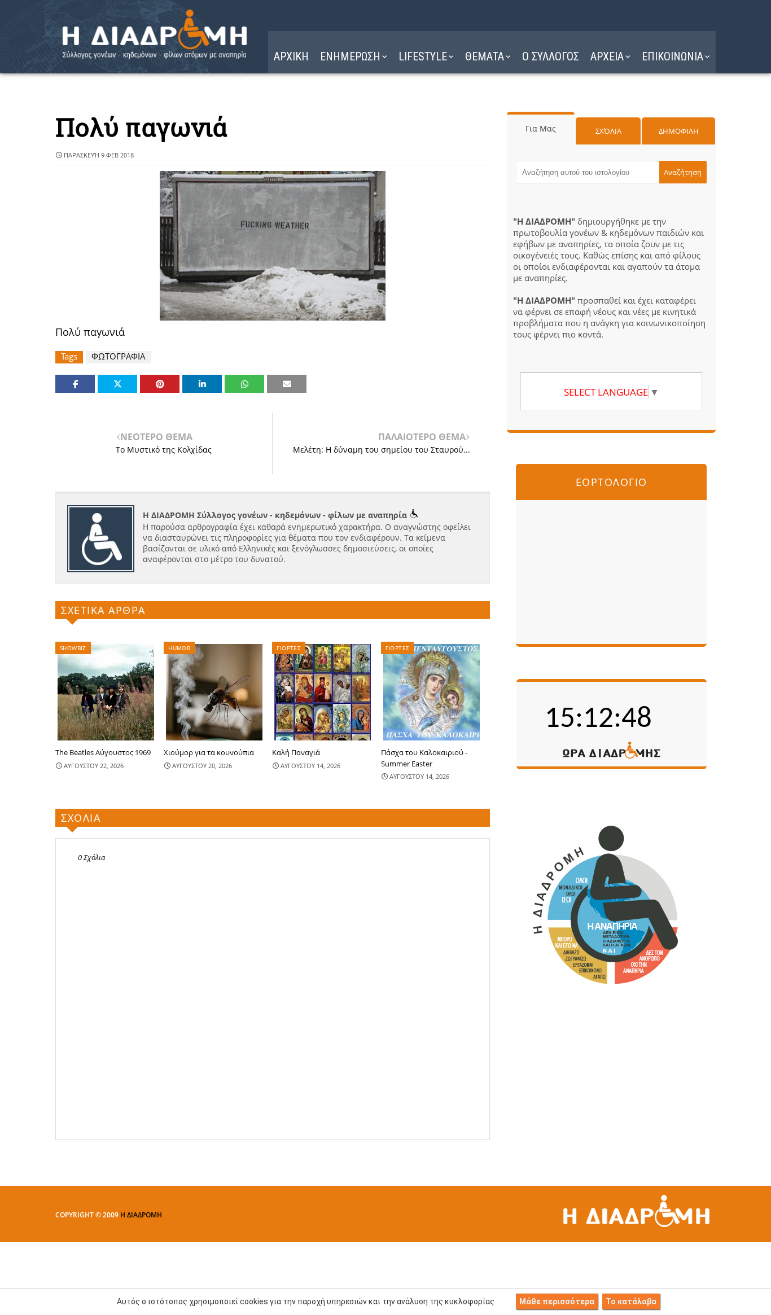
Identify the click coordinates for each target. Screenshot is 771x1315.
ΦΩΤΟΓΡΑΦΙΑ (118, 356)
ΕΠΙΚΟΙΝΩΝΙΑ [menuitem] (672, 56)
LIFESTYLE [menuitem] (422, 56)
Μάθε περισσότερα (556, 1301)
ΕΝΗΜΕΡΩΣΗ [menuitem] (350, 56)
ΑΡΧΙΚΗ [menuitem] (291, 56)
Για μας (540, 128)
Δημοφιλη (679, 131)
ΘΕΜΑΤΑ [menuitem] (484, 56)
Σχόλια (608, 131)
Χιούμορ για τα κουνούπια (209, 752)
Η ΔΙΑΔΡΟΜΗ (141, 1215)
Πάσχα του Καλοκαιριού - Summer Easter (424, 758)
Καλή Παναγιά (296, 752)
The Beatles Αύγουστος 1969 (103, 752)
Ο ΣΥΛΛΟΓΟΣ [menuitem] (550, 56)
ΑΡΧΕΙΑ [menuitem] (607, 56)
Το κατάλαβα (631, 1301)
